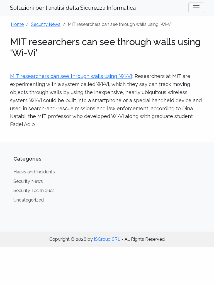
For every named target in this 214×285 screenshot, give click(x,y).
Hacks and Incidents (34, 172)
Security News (45, 24)
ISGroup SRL (107, 239)
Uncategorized (28, 200)
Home (17, 24)
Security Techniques (34, 190)
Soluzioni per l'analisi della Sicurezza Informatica (73, 7)
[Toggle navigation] (196, 7)
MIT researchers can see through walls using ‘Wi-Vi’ (71, 76)
